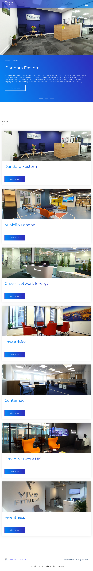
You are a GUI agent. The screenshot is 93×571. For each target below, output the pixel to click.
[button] (41, 99)
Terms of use (69, 560)
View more (14, 179)
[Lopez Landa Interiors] (9, 4)
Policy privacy (82, 560)
